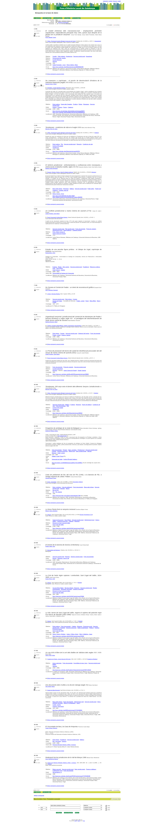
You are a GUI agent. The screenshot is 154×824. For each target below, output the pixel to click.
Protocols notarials (91, 229)
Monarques (86, 104)
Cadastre (71, 521)
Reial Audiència (67, 230)
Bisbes (80, 104)
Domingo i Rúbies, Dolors (51, 431)
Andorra (55, 107)
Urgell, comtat (61, 453)
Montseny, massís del (63, 558)
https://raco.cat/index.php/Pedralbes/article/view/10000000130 (69, 112)
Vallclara (55, 666)
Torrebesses (56, 147)
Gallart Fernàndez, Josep (59, 65)
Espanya (60, 107)
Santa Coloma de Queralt (59, 233)
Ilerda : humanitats (51, 482)
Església (75, 104)
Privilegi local (81, 450)
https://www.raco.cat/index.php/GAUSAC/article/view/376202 (68, 528)
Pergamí (65, 450)
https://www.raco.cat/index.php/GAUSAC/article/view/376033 (68, 636)
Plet (62, 144)
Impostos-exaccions (62, 451)
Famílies (97, 627)
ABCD (79, 820)
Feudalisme (86, 267)
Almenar (55, 61)
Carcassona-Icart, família (59, 58)
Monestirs (79, 144)
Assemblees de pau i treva (80, 663)
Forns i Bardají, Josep (50, 37)
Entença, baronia (66, 335)
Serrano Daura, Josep (50, 478)
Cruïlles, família (57, 704)
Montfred (55, 370)
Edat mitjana (68, 299)
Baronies (62, 488)
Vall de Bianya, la (57, 772)
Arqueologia (98, 41)
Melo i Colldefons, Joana (85, 634)
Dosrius (55, 558)
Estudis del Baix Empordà (53, 690)
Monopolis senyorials (66, 589)
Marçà (98, 301)
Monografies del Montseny (53, 550)
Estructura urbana (57, 629)
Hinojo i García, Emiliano (59, 634)
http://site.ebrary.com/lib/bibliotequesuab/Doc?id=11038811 (67, 462)
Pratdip (54, 302)
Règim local (72, 451)
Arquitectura (69, 56)
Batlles (54, 664)
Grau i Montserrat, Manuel (51, 759)
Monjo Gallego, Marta (72, 65)
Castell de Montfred (58, 368)
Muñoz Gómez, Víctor (58, 193)
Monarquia (66, 188)
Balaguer (54, 453)
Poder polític (91, 188)
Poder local (98, 188)
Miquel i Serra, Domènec (51, 511)
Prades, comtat (80, 301)
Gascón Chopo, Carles (51, 84)
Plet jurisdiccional (69, 229)
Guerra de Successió (58, 520)
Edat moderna (61, 56)
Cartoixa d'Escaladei (58, 146)
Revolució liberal (69, 588)
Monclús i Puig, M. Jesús (51, 129)
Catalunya (70, 107)
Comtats (75, 299)
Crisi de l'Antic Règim (58, 588)
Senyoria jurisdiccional (79, 56)
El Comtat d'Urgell (62, 436)
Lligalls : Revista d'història (53, 294)
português (105, 1)
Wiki (84, 820)
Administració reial (79, 701)
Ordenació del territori (83, 333)
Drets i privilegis (72, 450)
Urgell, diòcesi (56, 270)
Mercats (89, 451)
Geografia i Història (77, 482)
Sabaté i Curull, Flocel (57, 456)
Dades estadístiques (83, 627)
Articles (50, 764)
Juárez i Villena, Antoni (72, 634)
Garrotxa (64, 741)
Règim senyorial (57, 769)
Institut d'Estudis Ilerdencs (70, 459)
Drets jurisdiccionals (81, 451)
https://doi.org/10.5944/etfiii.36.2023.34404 (64, 196)
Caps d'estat (59, 268)
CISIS (75, 820)
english (110, 1)
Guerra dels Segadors (66, 104)
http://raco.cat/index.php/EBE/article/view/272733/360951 (67, 710)
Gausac (49, 514)
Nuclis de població (87, 404)
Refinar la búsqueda (63, 22)
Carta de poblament (67, 487)
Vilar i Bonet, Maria (50, 686)
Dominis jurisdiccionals (77, 556)
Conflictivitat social (57, 770)
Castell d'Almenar (57, 59)
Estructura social (87, 626)
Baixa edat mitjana (57, 188)
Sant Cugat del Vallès (58, 524)
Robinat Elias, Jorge (50, 253)
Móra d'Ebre (93, 301)
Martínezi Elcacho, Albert (51, 322)
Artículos (94, 172)
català (119, 1)
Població (91, 627)
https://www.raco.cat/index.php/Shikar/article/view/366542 (67, 413)
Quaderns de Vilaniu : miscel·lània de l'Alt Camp (59, 659)
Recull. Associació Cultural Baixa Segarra (57, 217)
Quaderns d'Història (92, 659)
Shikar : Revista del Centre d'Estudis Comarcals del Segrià (61, 41)
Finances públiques (91, 769)
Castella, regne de (63, 190)
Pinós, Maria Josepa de (59, 232)
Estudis (80, 582)
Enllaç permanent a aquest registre (55, 74)
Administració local (57, 230)
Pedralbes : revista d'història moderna (56, 87)
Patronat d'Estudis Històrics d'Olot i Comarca (64, 744)
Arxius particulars (57, 663)
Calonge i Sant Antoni (58, 706)
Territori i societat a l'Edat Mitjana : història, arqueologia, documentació (64, 325)
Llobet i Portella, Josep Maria (52, 213)
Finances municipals (78, 589)
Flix (53, 492)
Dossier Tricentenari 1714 (86, 514)
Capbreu (74, 626)
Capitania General (77, 230)
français (115, 1)
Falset (87, 301)
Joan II (78, 703)
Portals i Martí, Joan (50, 546)
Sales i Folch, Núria (50, 655)
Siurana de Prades (57, 301)
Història (96, 132)
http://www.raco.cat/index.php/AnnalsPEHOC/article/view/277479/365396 (71, 776)
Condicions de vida (88, 144)
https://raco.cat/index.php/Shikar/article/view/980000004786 (68, 67)
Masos (67, 488)
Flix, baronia (59, 492)
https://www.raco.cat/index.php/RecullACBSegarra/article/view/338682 (71, 374)
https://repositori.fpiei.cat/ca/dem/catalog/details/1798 (66, 495)
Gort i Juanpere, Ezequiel (51, 290)
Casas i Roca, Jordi (50, 579)
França (65, 107)
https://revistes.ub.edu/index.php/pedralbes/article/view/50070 (68, 111)
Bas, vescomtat (57, 741)
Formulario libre (116, 799)
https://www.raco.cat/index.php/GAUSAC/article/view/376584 (68, 596)
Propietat (62, 627)
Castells (55, 56)
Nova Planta (68, 520)
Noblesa (72, 188)
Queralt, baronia (82, 370)
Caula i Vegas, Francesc (51, 728)
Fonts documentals (80, 229)
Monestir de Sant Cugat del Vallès (61, 523)
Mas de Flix (56, 490)
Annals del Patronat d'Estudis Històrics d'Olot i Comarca (61, 762)
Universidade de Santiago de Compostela (63, 273)
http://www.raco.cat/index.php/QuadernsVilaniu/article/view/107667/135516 (72, 670)
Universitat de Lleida (57, 459)
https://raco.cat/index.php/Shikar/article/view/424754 (66, 151)
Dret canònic (66, 267)
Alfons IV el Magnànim (69, 703)
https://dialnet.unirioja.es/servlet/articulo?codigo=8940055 (67, 197)
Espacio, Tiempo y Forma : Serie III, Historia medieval (60, 172)
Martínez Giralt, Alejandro (51, 168)
